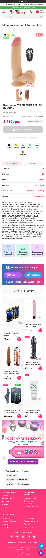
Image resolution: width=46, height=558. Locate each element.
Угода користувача (23, 552)
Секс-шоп (8, 25)
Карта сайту (28, 527)
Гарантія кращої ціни (31, 507)
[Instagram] (23, 537)
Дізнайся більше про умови (23, 462)
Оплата (19, 4)
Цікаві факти (6, 527)
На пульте (10, 484)
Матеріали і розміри (9, 521)
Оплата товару (29, 501)
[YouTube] (29, 537)
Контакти (41, 4)
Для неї (19, 25)
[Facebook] (12, 537)
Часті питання (29, 518)
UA (22, 1)
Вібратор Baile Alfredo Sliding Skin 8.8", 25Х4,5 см (12, 372)
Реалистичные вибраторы (17, 480)
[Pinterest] (34, 537)
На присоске (23, 484)
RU (26, 1)
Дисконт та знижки (31, 504)
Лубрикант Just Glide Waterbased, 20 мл (32, 411)
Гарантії (27, 524)
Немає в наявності (24, 129)
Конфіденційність (30, 4)
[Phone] (32, 11)
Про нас (5, 496)
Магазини (5, 504)
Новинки (5, 507)
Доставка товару (30, 498)
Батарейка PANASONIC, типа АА (12, 334)
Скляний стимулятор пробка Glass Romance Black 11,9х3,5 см (33, 363)
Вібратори (30, 25)
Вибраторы (11, 475)
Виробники (6, 518)
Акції (2, 4)
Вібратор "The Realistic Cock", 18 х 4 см (33, 325)
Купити (19, 339)
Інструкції (5, 524)
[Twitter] (17, 537)
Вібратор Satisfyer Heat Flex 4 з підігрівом (12, 411)
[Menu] (3, 11)
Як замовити (10, 4)
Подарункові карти (31, 521)
